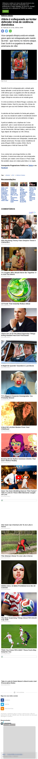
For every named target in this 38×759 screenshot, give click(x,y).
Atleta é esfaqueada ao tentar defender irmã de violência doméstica (19, 22)
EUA (13, 175)
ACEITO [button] (5, 11)
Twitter (30, 165)
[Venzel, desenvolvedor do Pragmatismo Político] (6, 723)
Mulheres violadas (7, 15)
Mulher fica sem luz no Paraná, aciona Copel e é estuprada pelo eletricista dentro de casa (32, 194)
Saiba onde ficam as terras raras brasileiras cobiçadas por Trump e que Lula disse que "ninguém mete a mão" (5, 194)
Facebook (4, 168)
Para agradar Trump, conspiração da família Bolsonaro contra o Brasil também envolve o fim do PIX (23, 194)
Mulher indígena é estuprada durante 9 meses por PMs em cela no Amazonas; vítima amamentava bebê (14, 194)
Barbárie (8, 175)
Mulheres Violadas (20, 175)
